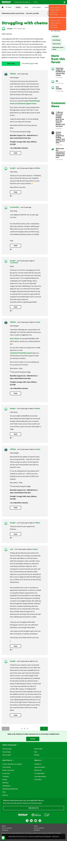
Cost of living (6, 767)
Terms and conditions (7, 828)
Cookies (36, 826)
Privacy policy (5, 830)
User (64, 2)
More (35, 2)
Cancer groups (7, 749)
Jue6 (12, 549)
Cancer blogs (6, 752)
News (47, 7)
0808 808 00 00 (33, 808)
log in (31, 63)
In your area (6, 773)
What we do (38, 770)
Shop (4, 792)
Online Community (9, 745)
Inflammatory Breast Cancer (57, 48)
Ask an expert (6, 755)
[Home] (6, 2)
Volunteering (6, 786)
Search (10, 7)
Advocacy (5, 783)
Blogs (26, 7)
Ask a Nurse (14, 338)
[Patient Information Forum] (47, 815)
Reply (15, 153)
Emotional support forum (27, 103)
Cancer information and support (12, 764)
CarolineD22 (15, 207)
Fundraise (5, 776)
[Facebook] (27, 820)
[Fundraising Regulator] (36, 815)
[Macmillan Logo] (22, 815)
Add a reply (11, 63)
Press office (38, 779)
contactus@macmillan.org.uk (21, 353)
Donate (32, 739)
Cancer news (38, 749)
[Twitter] (31, 820)
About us (5, 795)
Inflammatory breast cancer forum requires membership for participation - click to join (33, 836)
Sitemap (36, 755)
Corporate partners (40, 776)
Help (35, 752)
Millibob (13, 74)
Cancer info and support (22, 2)
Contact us (37, 764)
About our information (39, 828)
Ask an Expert (37, 7)
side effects (55, 36)
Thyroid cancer (56, 43)
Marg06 (10, 28)
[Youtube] (35, 820)
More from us (7, 760)
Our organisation (39, 773)
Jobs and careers (39, 767)
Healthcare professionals (10, 789)
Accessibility (37, 830)
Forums (18, 7)
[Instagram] (40, 820)
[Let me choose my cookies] (3, 838)
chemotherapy (56, 40)
